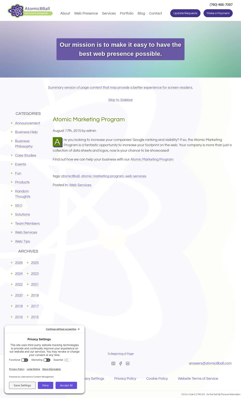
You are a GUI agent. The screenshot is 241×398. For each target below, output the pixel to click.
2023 (35, 274)
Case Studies (25, 155)
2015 (35, 317)
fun (18, 173)
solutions (22, 214)
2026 (19, 263)
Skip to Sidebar (120, 100)
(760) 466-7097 (221, 5)
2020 (19, 295)
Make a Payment (218, 13)
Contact (155, 13)
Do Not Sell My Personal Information (223, 394)
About (65, 13)
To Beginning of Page (120, 353)
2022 (19, 284)
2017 (35, 306)
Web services (135, 176)
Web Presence (86, 13)
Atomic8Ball (70, 176)
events (20, 164)
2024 (19, 274)
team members (27, 223)
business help (26, 132)
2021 (35, 284)
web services (80, 185)
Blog (141, 13)
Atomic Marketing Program (151, 159)
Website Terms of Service (198, 378)
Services (109, 13)
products (22, 182)
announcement (27, 123)
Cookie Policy (157, 378)
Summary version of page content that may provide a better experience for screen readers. (120, 87)
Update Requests (185, 13)
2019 (35, 295)
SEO (18, 205)
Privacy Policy (125, 378)
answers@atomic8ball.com (210, 363)
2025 (35, 263)
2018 (19, 306)
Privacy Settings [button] (91, 378)
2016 (19, 317)
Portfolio (126, 13)
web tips (22, 241)
